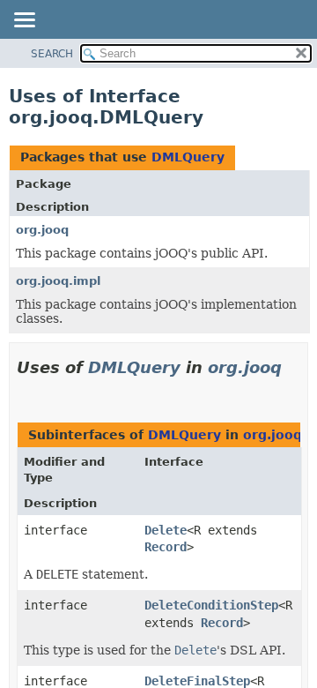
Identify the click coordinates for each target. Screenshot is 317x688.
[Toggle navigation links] (24, 21)
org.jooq (42, 229)
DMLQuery (188, 157)
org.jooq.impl (58, 281)
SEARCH (52, 54)
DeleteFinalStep (197, 681)
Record (165, 547)
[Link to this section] (24, 389)
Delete (165, 530)
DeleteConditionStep (211, 605)
